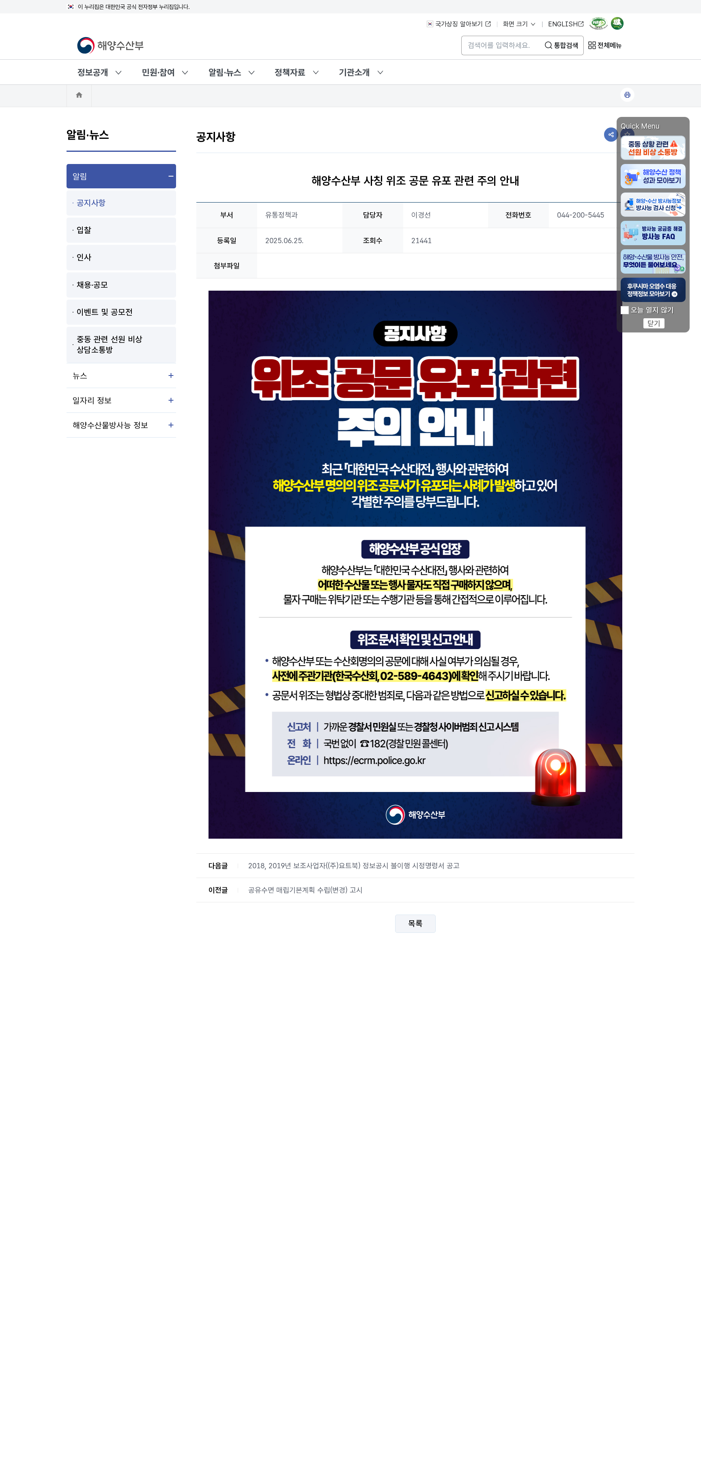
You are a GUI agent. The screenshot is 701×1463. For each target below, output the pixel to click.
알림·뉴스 (225, 72)
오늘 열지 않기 (652, 310)
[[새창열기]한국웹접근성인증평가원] (598, 24)
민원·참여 (158, 72)
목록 (415, 923)
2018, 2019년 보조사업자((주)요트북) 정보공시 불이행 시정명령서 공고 (354, 865)
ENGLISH (563, 24)
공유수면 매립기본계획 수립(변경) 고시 (305, 890)
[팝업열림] (620, 24)
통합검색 (566, 45)
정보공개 (92, 72)
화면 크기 (516, 24)
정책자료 (290, 72)
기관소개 (354, 72)
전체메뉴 (610, 45)
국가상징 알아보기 (459, 24)
